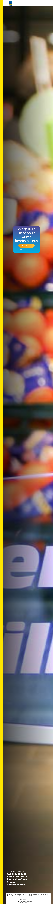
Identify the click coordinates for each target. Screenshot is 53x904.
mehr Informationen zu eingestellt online (26, 249)
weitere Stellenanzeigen (26, 245)
